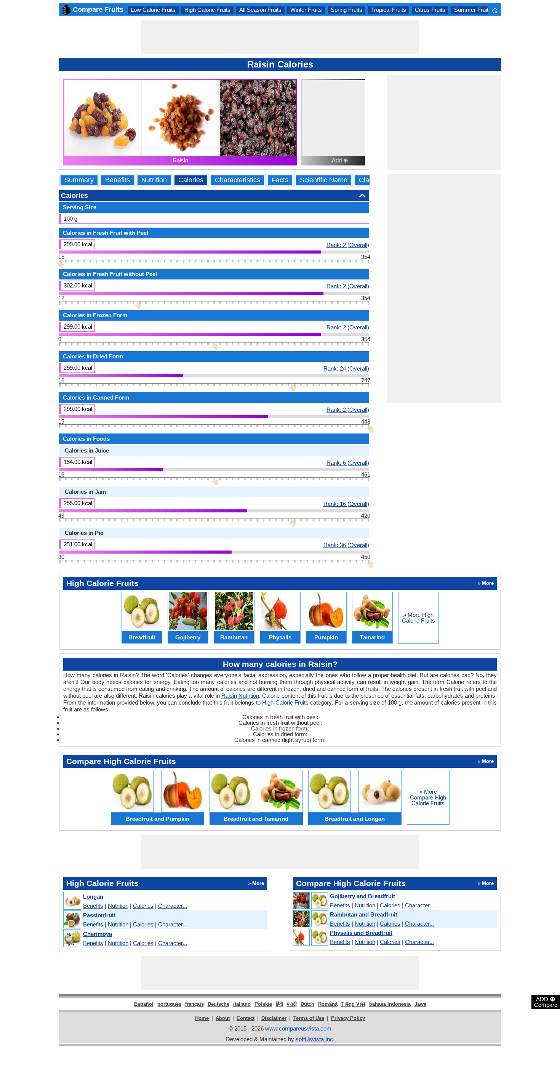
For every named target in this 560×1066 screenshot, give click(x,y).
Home (202, 1018)
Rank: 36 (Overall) (346, 545)
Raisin (180, 160)
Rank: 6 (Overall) (347, 462)
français (194, 1004)
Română (328, 1004)
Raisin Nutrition (240, 695)
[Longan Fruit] (71, 901)
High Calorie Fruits (207, 9)
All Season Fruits (260, 9)
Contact (245, 1018)
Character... (172, 905)
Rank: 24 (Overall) (346, 368)
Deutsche (218, 1004)
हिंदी (279, 1004)
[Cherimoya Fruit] (71, 938)
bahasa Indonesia (390, 1004)
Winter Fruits (306, 9)
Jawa (420, 1004)
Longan (93, 896)
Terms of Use (308, 1018)
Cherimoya (97, 934)
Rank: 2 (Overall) (347, 245)
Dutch (307, 1004)
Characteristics (237, 180)
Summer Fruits (472, 9)
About (223, 1018)
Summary (79, 180)
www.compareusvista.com (298, 1028)
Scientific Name (323, 180)
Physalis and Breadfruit (361, 933)
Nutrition (154, 180)
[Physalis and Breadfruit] (310, 937)
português (169, 1004)
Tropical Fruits (388, 9)
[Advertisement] (280, 37)
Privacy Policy (348, 1018)
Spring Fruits (346, 9)
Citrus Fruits (430, 9)
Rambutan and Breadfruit (363, 914)
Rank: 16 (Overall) (346, 504)
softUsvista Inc (314, 1039)
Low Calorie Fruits (153, 9)
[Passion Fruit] (71, 919)
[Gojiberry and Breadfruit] (310, 901)
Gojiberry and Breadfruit (362, 896)
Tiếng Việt (353, 1004)
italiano (242, 1004)
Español (144, 1004)
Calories (190, 180)
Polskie (263, 1004)
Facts (280, 180)
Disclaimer (273, 1018)
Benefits (117, 180)
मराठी (292, 1004)
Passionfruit (99, 915)
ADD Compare (545, 1001)
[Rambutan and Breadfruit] (310, 919)
